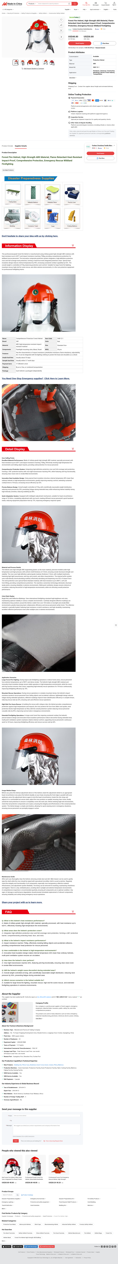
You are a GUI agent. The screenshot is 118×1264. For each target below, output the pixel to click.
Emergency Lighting (7, 1202)
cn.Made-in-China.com (76, 1254)
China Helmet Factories (42, 1233)
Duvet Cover (40, 1065)
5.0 (94, 148)
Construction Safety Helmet (57, 13)
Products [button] (31, 4)
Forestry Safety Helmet (86, 1224)
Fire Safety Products (93, 1199)
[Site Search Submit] (75, 4)
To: (11, 1120)
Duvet (46, 1065)
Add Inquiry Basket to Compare (34, 69)
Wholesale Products (59, 1252)
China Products (31, 1252)
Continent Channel (80, 1252)
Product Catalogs (28, 1195)
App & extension (94, 9)
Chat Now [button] (106, 43)
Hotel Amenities (34, 1205)
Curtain (51, 1065)
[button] (69, 3)
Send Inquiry (80, 43)
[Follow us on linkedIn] (115, 1246)
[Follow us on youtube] (110, 1246)
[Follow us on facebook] (102, 1246)
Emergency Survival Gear (37, 1199)
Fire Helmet (87, 1233)
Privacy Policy (87, 1257)
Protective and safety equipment (39, 1202)
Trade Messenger (31, 1246)
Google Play (17, 1246)
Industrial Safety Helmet (69, 1224)
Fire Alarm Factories (9, 1233)
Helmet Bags (98, 1233)
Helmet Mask (7, 1237)
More (3, 1241)
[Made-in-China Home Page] (12, 4)
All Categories (8, 9)
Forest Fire (109, 1233)
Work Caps (38, 1224)
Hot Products (21, 1252)
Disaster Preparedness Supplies (11, 1199)
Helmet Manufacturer (74, 1233)
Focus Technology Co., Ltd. (46, 1257)
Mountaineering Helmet (51, 1224)
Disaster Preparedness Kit (66, 1199)
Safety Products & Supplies (29, 13)
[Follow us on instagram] (107, 1246)
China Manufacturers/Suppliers (44, 1252)
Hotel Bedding (92, 1202)
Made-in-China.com (51, 1254)
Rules (115, 9)
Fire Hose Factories (58, 1233)
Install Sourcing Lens (48, 1246)
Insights (98, 1252)
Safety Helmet (43, 13)
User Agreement (69, 1257)
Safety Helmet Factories (25, 1233)
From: (10, 1116)
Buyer (75, 9)
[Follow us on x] (104, 1246)
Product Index (90, 1252)
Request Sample (100, 47)
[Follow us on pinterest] (112, 1246)
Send (15, 1141)
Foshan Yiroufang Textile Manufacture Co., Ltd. (83, 29)
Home (3, 13)
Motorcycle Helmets (25, 1224)
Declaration (78, 1257)
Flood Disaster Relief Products (67, 1202)
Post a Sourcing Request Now (53, 1141)
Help (84, 9)
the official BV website (44, 997)
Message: (9, 1125)
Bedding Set (18, 1065)
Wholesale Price (70, 1252)
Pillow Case (26, 1065)
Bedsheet (33, 1065)
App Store (6, 1246)
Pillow (55, 1065)
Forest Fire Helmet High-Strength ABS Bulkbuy (28, 1237)
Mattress (61, 1065)
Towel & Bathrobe (7, 1205)
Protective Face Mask (9, 1224)
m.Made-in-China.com (63, 1254)
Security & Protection (13, 13)
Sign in (114, 5)
